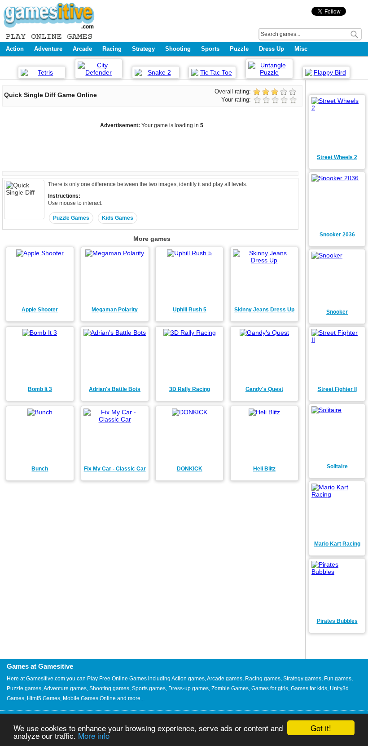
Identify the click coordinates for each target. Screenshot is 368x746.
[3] (276, 100)
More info (94, 735)
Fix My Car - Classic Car (115, 469)
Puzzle (239, 48)
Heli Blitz (264, 469)
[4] (284, 100)
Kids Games (117, 218)
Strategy (143, 48)
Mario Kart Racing (337, 544)
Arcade (82, 48)
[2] (267, 100)
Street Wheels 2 (337, 157)
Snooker (337, 312)
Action (15, 48)
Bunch (39, 469)
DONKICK (189, 469)
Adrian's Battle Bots (114, 389)
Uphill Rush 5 (189, 309)
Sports (210, 48)
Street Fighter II (337, 389)
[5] (293, 100)
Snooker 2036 (337, 234)
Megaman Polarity (115, 309)
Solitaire (337, 466)
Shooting (178, 48)
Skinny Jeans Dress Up (264, 309)
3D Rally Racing (189, 389)
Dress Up (271, 48)
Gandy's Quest (264, 389)
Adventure (48, 48)
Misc (300, 48)
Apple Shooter (40, 309)
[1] (258, 100)
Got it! (321, 727)
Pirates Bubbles (337, 621)
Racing (112, 48)
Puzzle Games (71, 218)
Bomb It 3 (40, 389)
